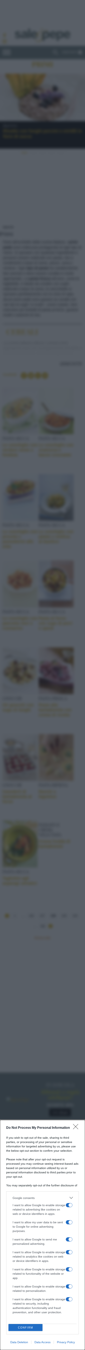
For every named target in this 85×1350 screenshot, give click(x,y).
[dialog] (42, 1235)
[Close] (77, 1128)
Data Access (42, 1342)
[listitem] (42, 1198)
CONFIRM (25, 1327)
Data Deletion (19, 1342)
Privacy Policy (66, 1342)
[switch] (69, 1205)
